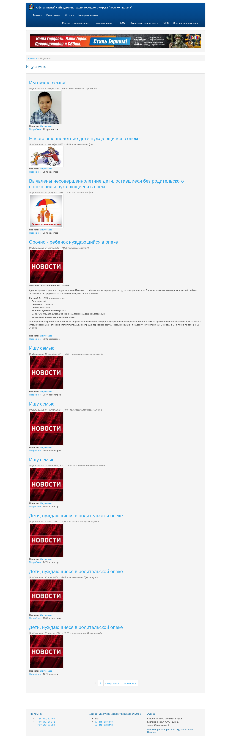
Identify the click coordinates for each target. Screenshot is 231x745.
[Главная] (32, 7)
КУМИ (122, 22)
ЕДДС (166, 22)
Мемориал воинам (88, 15)
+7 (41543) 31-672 (45, 721)
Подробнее (35, 129)
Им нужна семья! (47, 82)
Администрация (104, 22)
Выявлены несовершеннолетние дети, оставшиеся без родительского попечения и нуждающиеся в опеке (106, 183)
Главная (37, 15)
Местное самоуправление (76, 22)
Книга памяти (53, 15)
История (69, 15)
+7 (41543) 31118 (104, 721)
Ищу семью (46, 126)
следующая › (112, 683)
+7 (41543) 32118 (104, 724)
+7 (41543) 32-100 (45, 718)
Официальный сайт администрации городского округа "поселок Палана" (84, 7)
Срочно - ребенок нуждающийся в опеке (73, 241)
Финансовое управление (143, 22)
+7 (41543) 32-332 (45, 724)
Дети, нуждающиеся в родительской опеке (76, 515)
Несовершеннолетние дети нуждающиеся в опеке (84, 138)
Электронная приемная (185, 22)
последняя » (129, 683)
